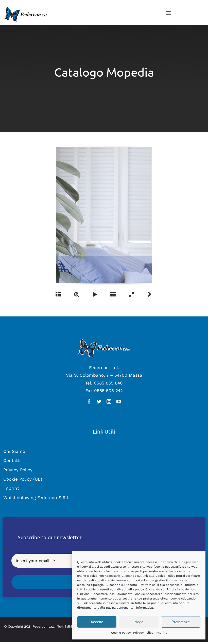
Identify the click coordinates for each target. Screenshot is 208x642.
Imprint (161, 632)
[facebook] (89, 401)
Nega (138, 622)
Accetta (97, 622)
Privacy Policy (143, 632)
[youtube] (118, 401)
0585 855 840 (108, 383)
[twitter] (99, 401)
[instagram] (109, 401)
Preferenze (180, 622)
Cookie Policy (121, 632)
